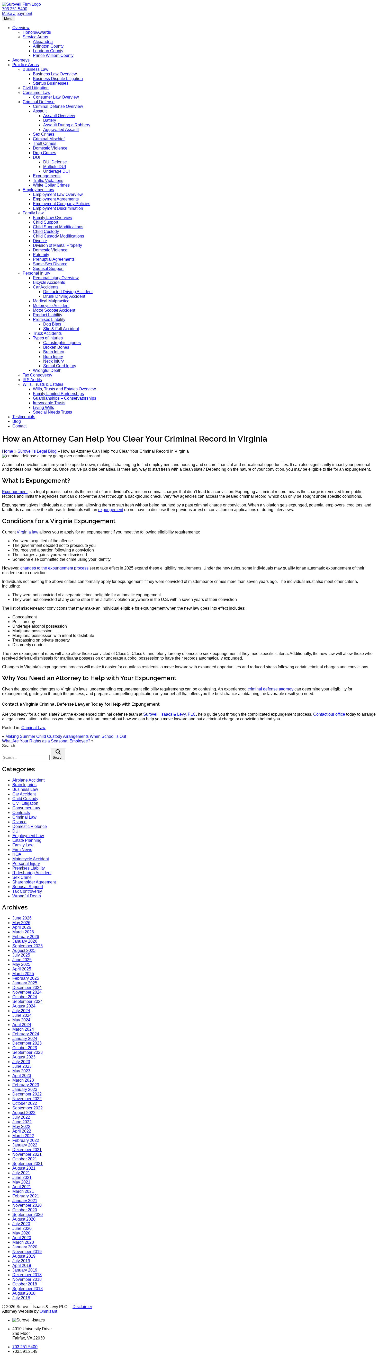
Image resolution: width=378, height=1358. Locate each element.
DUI (36, 157)
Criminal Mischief (49, 139)
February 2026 (25, 936)
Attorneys (21, 60)
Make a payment (17, 13)
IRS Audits (32, 380)
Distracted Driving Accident (68, 292)
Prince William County (53, 55)
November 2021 (27, 1154)
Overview (21, 27)
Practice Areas (25, 65)
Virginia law (27, 532)
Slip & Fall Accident (61, 329)
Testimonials (23, 417)
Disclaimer (82, 1306)
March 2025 (23, 973)
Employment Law (38, 190)
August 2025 (23, 950)
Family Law (33, 213)
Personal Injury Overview (56, 278)
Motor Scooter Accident (54, 310)
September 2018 (27, 1288)
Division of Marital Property (57, 245)
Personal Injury (36, 273)
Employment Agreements (56, 199)
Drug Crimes (44, 153)
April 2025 (21, 969)
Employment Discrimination (58, 208)
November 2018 (27, 1279)
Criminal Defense (39, 102)
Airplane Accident (28, 780)
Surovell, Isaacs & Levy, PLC (169, 714)
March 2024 (23, 1029)
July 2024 (21, 1011)
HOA (16, 854)
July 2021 (21, 1173)
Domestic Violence (50, 148)
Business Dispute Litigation (58, 78)
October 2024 (24, 997)
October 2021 (24, 1159)
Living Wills (43, 407)
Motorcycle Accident (51, 305)
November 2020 (27, 1205)
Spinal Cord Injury (59, 366)
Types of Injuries (48, 338)
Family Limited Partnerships (58, 393)
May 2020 (21, 1233)
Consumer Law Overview (56, 97)
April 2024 (21, 1024)
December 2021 (27, 1149)
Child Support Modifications (58, 227)
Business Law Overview (55, 74)
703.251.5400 (14, 9)
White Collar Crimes (51, 185)
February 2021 (25, 1196)
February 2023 (25, 1085)
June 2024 (22, 1015)
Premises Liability (49, 319)
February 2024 (25, 1034)
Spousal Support (48, 268)
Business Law (35, 69)
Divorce (40, 241)
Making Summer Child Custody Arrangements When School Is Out (65, 736)
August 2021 (23, 1168)
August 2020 (23, 1219)
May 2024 (21, 1020)
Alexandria (43, 41)
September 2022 (27, 1108)
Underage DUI (56, 171)
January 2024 (24, 1038)
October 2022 (24, 1103)
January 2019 (24, 1270)
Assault (40, 111)
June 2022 (22, 1122)
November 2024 (27, 992)
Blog (16, 421)
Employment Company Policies (61, 203)
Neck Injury (53, 361)
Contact (19, 426)
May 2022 (21, 1126)
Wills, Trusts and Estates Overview (64, 389)
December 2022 (27, 1094)
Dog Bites (52, 324)
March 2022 (23, 1136)
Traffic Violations (48, 180)
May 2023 (21, 1071)
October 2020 (24, 1210)
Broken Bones (56, 347)
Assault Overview (59, 115)
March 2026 (23, 932)
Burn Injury (53, 356)
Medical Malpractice (51, 301)
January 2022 (24, 1145)
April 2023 (21, 1075)
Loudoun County (48, 51)
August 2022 (23, 1112)
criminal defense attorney (270, 689)
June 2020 (22, 1228)
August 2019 (23, 1256)
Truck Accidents (47, 333)
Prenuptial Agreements (54, 259)
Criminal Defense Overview (58, 106)
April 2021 (21, 1187)
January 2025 (24, 983)
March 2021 (23, 1191)
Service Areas (35, 37)
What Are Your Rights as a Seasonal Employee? (46, 741)
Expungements (46, 176)
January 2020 (24, 1247)
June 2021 (22, 1177)
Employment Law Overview (58, 194)
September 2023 (27, 1052)
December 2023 (27, 1043)
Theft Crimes (44, 143)
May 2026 (21, 923)
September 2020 (27, 1214)
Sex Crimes (43, 134)
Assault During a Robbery (66, 125)
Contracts (21, 812)
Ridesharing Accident (31, 873)
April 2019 (21, 1265)
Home (7, 451)
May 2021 (21, 1182)
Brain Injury (53, 352)
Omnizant (48, 1311)
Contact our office (329, 714)
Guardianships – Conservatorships (64, 398)
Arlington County (48, 46)
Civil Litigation (36, 88)
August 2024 (23, 1006)
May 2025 (21, 964)
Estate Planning (26, 840)
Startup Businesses (50, 83)
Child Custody (46, 231)
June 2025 (22, 960)
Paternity (41, 254)
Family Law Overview (52, 217)
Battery (49, 120)
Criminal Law (33, 727)
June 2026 (22, 918)
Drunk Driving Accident (64, 296)
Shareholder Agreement (34, 882)
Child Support (45, 222)
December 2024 (27, 987)
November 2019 (27, 1251)
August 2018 (23, 1293)
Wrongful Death (47, 370)
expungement (110, 509)
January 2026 (24, 941)
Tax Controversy (37, 375)
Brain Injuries (24, 785)
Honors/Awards (37, 32)
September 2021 (27, 1163)
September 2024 (27, 1001)
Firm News (22, 849)
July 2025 (21, 955)
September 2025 (27, 946)
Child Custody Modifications (58, 236)
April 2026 (21, 927)
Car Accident (24, 794)
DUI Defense (55, 162)
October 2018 (24, 1284)
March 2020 (23, 1242)
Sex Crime (22, 877)
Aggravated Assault (61, 129)
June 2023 (22, 1066)
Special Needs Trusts (52, 412)
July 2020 (21, 1224)
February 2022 (25, 1140)
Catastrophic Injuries (62, 342)
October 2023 (24, 1048)
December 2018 (27, 1275)
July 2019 (21, 1261)
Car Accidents (45, 287)
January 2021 (24, 1200)
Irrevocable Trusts (49, 403)
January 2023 (24, 1089)
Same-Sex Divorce (50, 264)
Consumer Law (36, 92)
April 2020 (21, 1238)
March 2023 (23, 1080)
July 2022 (21, 1117)
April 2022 (21, 1131)
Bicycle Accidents (49, 282)
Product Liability (47, 315)
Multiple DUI (54, 166)
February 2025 (25, 978)
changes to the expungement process (54, 568)
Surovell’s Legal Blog (37, 451)
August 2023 (23, 1057)
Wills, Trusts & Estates (43, 384)
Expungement (15, 491)
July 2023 (21, 1061)
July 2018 (21, 1298)
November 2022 (27, 1099)
